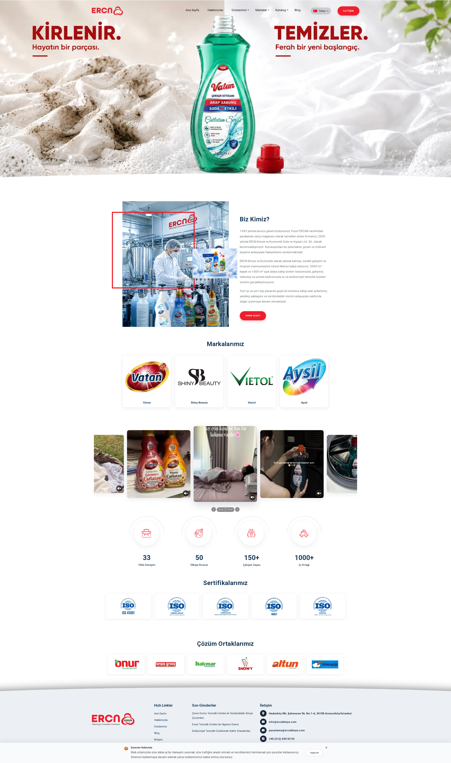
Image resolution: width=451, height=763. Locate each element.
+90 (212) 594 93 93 (281, 738)
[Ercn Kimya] (113, 719)
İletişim (158, 739)
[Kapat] (326, 747)
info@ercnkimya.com (282, 722)
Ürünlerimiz (239, 10)
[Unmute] (119, 488)
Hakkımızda (215, 10)
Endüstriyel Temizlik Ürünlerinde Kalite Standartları (221, 731)
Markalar (261, 10)
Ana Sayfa (192, 10)
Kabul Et (314, 753)
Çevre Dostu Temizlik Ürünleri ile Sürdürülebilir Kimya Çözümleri (222, 715)
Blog (298, 10)
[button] (321, 10)
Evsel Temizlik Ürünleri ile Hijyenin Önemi (215, 724)
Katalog (281, 10)
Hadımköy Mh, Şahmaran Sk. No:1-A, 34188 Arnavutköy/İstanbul (310, 713)
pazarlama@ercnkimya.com (287, 730)
